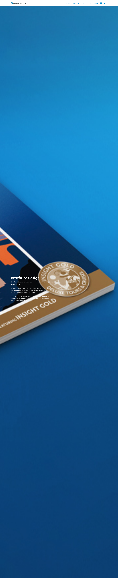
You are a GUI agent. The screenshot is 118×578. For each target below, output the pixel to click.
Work (83, 3)
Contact (96, 3)
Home (68, 3)
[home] (19, 3)
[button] (76, 3)
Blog (89, 3)
